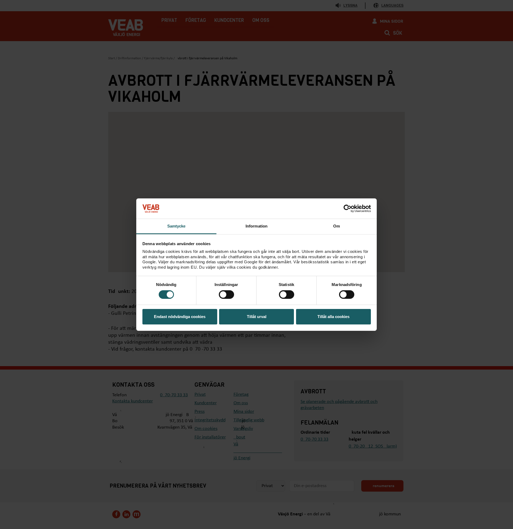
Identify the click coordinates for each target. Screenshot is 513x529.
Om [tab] (336, 226)
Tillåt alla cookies (333, 316)
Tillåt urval (256, 316)
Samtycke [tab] (176, 226)
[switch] (226, 294)
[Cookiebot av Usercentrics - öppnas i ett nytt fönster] (347, 209)
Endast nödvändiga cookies (179, 316)
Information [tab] (256, 226)
